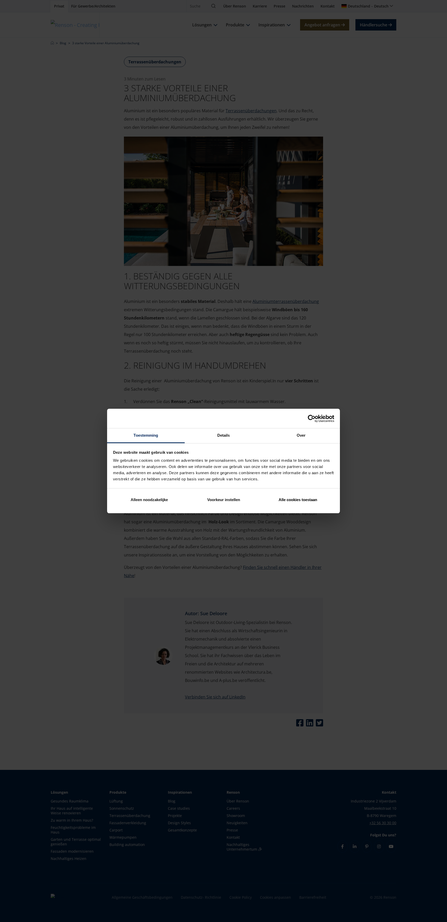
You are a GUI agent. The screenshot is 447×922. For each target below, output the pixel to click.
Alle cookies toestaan (298, 499)
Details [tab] (223, 435)
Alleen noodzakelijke (149, 499)
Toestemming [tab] (145, 435)
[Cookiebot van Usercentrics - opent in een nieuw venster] (311, 418)
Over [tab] (301, 435)
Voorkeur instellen (223, 499)
